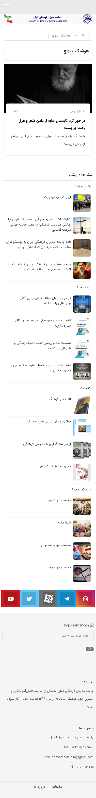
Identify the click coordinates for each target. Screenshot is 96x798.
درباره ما (39, 786)
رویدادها (84, 287)
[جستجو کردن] (90, 649)
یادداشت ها (82, 489)
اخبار (15, 110)
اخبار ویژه (83, 186)
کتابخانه (85, 388)
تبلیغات (57, 786)
